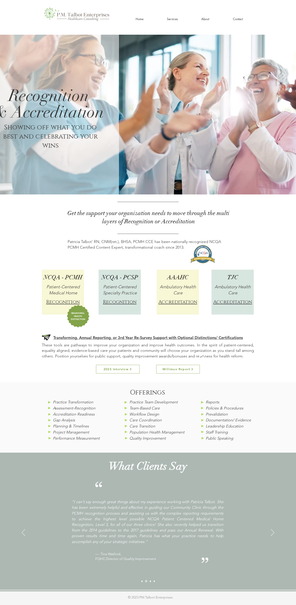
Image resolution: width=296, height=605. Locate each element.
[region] (63, 292)
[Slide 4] (154, 581)
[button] (172, 19)
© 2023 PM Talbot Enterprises (150, 597)
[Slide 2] (146, 581)
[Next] (272, 533)
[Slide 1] (142, 581)
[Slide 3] (150, 581)
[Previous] (23, 533)
